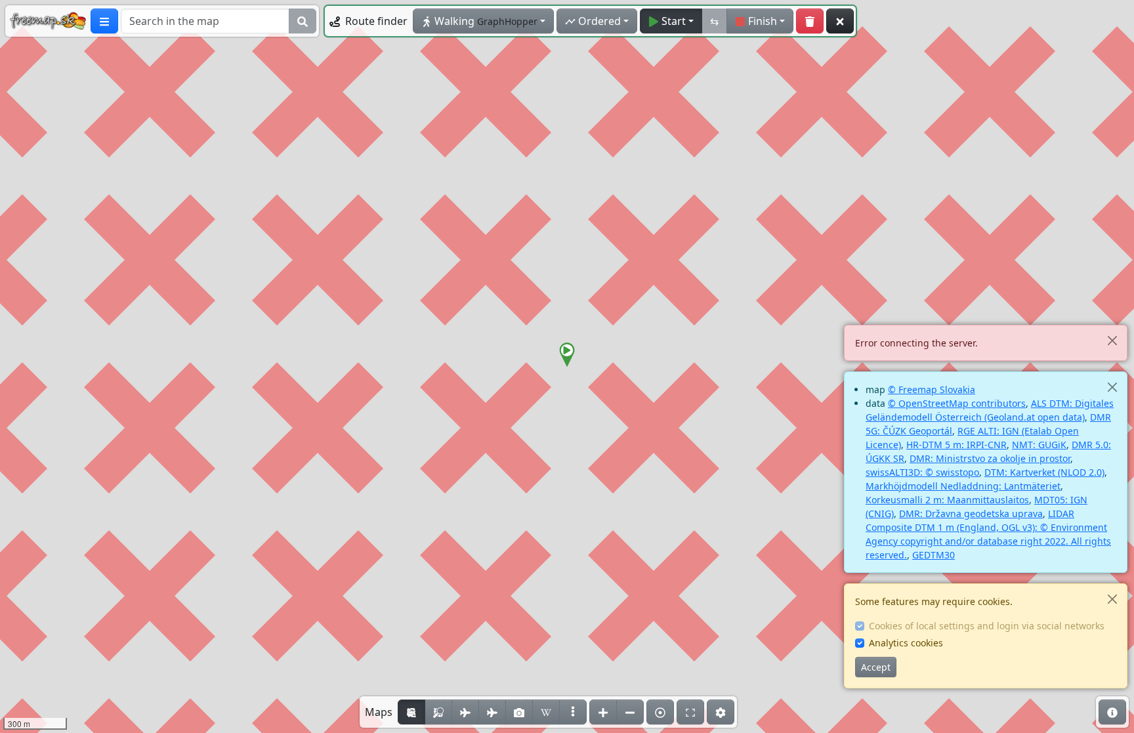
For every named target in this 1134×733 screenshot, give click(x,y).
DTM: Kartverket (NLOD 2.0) (1044, 472)
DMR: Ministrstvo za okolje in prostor (990, 458)
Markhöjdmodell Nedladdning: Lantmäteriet (963, 486)
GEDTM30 (933, 555)
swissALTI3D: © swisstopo (922, 472)
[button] (567, 355)
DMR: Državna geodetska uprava (971, 513)
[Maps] (573, 712)
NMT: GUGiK (1039, 444)
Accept (876, 667)
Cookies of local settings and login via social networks (986, 625)
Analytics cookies (906, 643)
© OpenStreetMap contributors (957, 403)
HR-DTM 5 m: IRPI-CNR (956, 444)
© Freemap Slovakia (931, 389)
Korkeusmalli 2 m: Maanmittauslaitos (947, 499)
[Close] (1112, 340)
